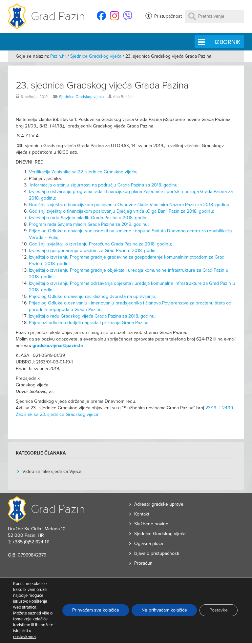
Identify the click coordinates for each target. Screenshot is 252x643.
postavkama (24, 636)
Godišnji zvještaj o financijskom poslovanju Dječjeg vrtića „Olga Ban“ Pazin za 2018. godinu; (121, 211)
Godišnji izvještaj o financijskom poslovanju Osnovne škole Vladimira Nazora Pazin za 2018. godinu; (129, 204)
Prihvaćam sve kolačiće (95, 610)
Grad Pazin (58, 16)
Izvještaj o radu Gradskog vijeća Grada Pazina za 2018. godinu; (92, 316)
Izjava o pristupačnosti (156, 553)
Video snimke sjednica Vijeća (51, 471)
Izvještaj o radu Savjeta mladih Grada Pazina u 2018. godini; (89, 218)
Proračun (143, 563)
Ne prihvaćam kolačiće (164, 610)
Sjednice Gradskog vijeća (95, 56)
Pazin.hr (58, 56)
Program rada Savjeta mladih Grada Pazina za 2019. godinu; (89, 224)
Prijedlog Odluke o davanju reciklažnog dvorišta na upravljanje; (92, 296)
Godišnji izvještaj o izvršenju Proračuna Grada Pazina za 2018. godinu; (100, 244)
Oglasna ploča (148, 543)
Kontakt (141, 514)
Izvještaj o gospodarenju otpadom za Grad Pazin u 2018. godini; (93, 250)
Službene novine (151, 524)
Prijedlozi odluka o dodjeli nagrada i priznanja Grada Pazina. (89, 322)
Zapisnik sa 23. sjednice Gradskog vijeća (57, 414)
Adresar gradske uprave (158, 504)
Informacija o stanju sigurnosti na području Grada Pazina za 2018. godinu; (104, 185)
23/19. (211, 408)
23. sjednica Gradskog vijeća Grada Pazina (102, 85)
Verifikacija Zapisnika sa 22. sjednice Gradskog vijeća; (83, 172)
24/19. (228, 408)
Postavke (218, 610)
